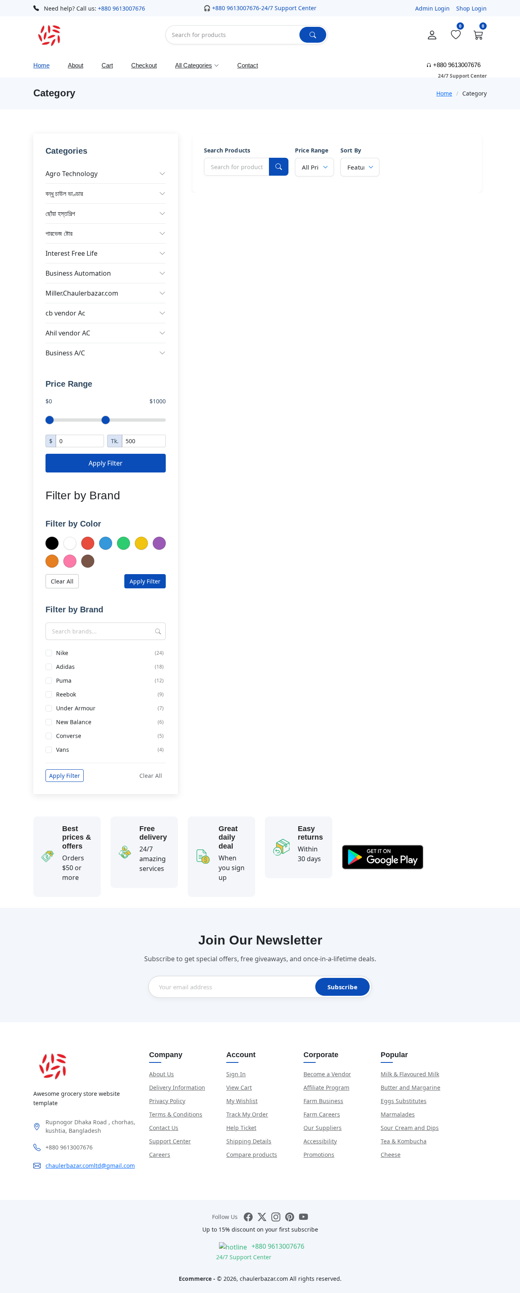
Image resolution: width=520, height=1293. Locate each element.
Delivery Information (177, 1087)
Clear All (62, 581)
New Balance (110, 722)
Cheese (391, 1154)
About (75, 65)
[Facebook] (248, 1216)
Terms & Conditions (175, 1114)
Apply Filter (106, 463)
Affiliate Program (326, 1087)
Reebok (110, 694)
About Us (161, 1074)
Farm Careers (321, 1114)
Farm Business (323, 1101)
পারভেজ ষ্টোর (59, 233)
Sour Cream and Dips (410, 1128)
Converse (110, 736)
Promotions (318, 1154)
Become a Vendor (327, 1074)
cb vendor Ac (65, 313)
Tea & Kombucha (404, 1141)
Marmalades (398, 1114)
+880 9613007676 (121, 8)
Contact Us (163, 1128)
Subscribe (342, 987)
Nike (110, 653)
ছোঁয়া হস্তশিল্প (60, 213)
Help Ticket (241, 1128)
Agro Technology (72, 173)
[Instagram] (275, 1216)
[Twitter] (262, 1216)
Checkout (144, 65)
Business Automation (78, 273)
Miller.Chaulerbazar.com (82, 293)
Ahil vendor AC (68, 333)
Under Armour (110, 708)
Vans (110, 749)
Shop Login (471, 8)
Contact (247, 65)
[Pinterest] (289, 1216)
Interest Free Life (72, 253)
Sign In (236, 1074)
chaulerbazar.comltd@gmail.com (90, 1165)
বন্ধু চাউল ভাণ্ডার (64, 193)
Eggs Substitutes (404, 1101)
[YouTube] (303, 1216)
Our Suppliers (322, 1128)
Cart (107, 65)
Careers (159, 1154)
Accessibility (320, 1141)
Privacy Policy (167, 1101)
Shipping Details (248, 1141)
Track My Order (247, 1114)
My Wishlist (242, 1101)
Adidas (110, 666)
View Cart (239, 1087)
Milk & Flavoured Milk (410, 1074)
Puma (110, 680)
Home (41, 65)
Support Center (170, 1141)
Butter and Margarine (410, 1087)
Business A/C (65, 352)
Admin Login (432, 8)
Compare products (251, 1154)
